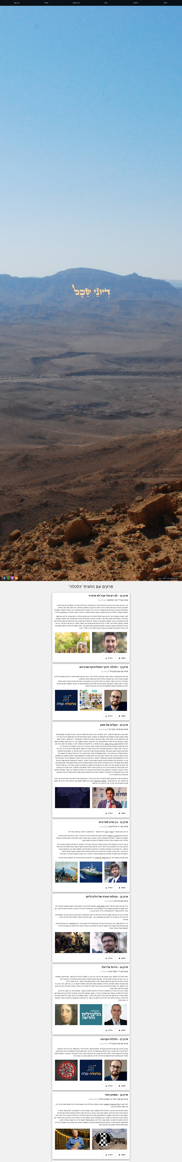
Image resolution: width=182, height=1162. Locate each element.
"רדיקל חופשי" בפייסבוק (103, 858)
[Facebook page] (4, 578)
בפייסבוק (73, 923)
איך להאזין (76, 3)
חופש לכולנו (101, 906)
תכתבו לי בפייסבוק (100, 781)
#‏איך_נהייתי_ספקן (111, 744)
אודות (46, 3)
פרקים (136, 3)
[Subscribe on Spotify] (8, 578)
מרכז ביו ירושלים (113, 836)
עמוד (111, 832)
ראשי (165, 3)
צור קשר (16, 3)
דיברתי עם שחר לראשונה (112, 1104)
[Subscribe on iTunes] (12, 578)
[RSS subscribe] (16, 578)
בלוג (105, 3)
